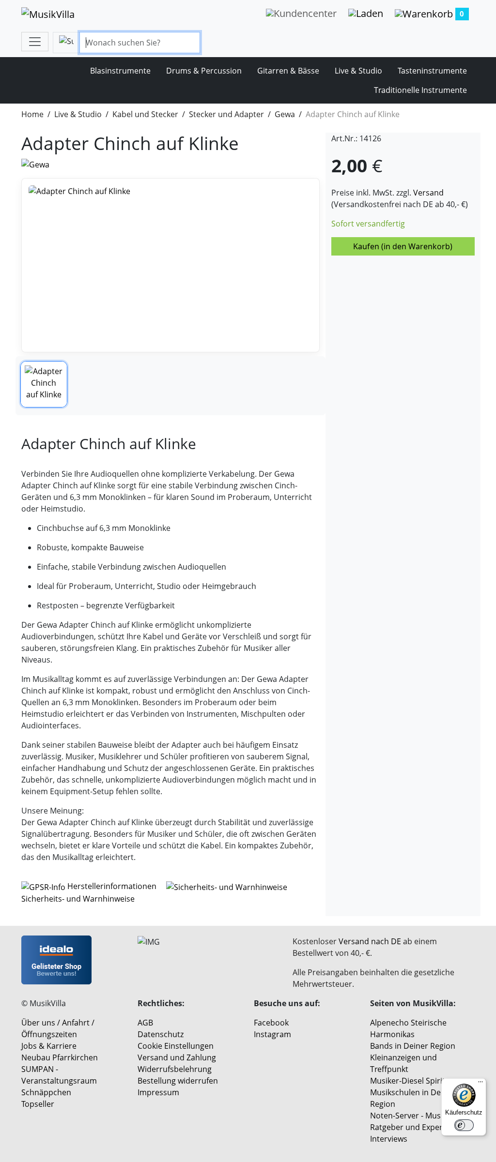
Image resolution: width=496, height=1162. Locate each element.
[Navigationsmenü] (34, 41)
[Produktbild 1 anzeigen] (43, 384)
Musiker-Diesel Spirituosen (419, 1080)
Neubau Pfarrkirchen (59, 1057)
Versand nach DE (370, 941)
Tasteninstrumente (432, 70)
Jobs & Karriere (49, 1046)
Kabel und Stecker (145, 114)
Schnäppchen (46, 1092)
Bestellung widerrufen (178, 1080)
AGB (145, 1022)
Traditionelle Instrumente (420, 90)
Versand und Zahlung (177, 1057)
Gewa (285, 114)
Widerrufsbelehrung (175, 1069)
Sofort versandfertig (368, 223)
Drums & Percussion (204, 70)
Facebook (271, 1022)
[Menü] (480, 1084)
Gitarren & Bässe (288, 70)
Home (32, 114)
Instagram (272, 1034)
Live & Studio (358, 70)
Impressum (158, 1092)
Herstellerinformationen (111, 886)
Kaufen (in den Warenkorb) (402, 246)
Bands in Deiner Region (412, 1046)
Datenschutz (161, 1034)
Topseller (37, 1104)
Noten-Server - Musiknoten (419, 1115)
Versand (428, 192)
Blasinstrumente (120, 70)
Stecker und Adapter (226, 114)
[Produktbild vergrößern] (170, 265)
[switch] (464, 1125)
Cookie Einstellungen (176, 1046)
